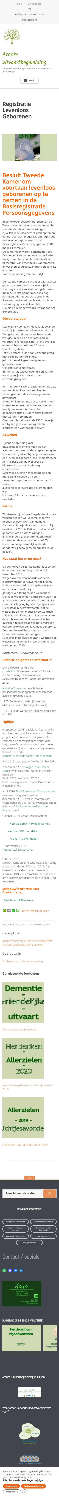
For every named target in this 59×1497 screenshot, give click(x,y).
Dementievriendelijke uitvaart (19, 1029)
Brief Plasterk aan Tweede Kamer (35, 791)
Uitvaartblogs (34, 3)
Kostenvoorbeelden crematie (15, 1229)
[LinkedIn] (29, 9)
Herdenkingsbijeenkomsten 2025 (21, 1353)
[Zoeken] (49, 1193)
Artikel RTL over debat (23, 838)
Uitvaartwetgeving (32, 961)
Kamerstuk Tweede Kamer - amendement (27, 756)
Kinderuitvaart (11, 961)
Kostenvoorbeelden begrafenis (43, 1229)
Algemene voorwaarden (15, 1236)
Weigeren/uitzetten (33, 1486)
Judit (22, 924)
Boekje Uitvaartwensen (15, 1221)
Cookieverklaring (43, 1236)
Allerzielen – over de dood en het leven (25, 1144)
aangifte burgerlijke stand (17, 941)
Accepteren (11, 1486)
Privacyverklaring (29, 1243)
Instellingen (12, 1491)
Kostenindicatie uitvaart (43, 1221)
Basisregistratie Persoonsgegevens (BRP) (27, 942)
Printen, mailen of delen (35, 910)
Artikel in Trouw (11, 688)
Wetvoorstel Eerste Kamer (18, 849)
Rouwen (38, 944)
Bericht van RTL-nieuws (18, 899)
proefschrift (9, 671)
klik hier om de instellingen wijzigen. (24, 1480)
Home (19, 3)
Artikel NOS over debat (24, 830)
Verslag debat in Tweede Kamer (29, 823)
